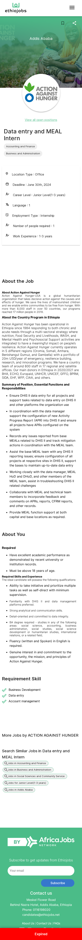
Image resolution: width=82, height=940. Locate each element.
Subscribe (58, 883)
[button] (20, 146)
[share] (74, 23)
